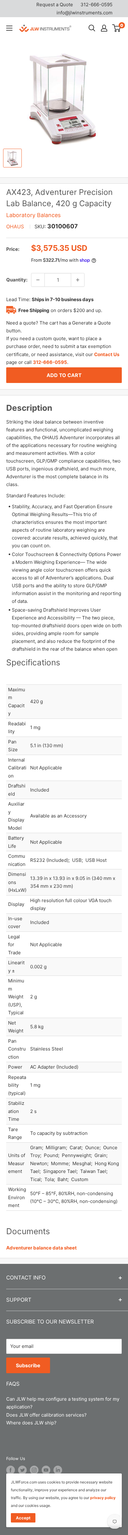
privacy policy (103, 1497)
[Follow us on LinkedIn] (57, 1470)
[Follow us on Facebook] (10, 1470)
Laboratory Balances (33, 215)
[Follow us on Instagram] (34, 1470)
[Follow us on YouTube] (46, 1470)
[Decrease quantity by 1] (37, 279)
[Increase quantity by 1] (77, 279)
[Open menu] (9, 28)
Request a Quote (54, 4)
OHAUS (15, 226)
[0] (117, 28)
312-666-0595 (96, 4)
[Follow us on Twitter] (22, 1470)
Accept (23, 1517)
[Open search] (92, 28)
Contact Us (106, 354)
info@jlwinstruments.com (84, 13)
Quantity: (16, 280)
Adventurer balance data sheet (41, 1248)
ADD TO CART (64, 375)
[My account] (104, 28)
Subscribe (28, 1365)
